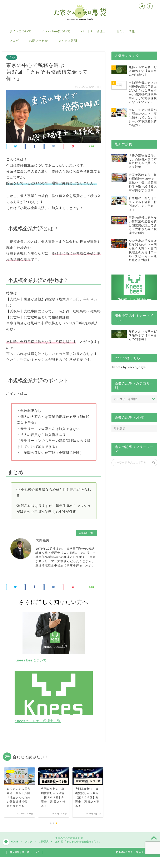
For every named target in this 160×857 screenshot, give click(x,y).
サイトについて (20, 31)
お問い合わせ (38, 41)
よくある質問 (67, 41)
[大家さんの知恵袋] (80, 20)
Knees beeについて (56, 31)
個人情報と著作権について (25, 852)
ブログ (14, 41)
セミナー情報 (125, 31)
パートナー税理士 (93, 31)
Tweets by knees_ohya (128, 367)
